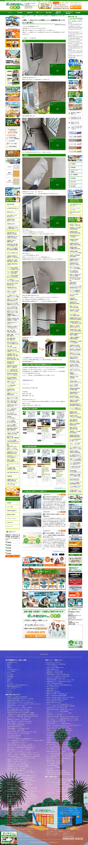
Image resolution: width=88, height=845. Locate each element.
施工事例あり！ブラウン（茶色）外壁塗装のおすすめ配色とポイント (21, 829)
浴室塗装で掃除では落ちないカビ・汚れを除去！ (56, 751)
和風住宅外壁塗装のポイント (74, 373)
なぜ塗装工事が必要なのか (13, 208)
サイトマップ (10, 526)
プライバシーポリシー (12, 518)
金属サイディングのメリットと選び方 (11, 382)
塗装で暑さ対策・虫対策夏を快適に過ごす (12, 284)
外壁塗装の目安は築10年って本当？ (11, 220)
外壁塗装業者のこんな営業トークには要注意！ (75, 342)
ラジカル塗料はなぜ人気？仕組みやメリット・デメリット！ (19, 834)
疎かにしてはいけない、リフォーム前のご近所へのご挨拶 (18, 717)
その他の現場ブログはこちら (59, 551)
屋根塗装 (12, 75)
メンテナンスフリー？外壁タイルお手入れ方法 (75, 369)
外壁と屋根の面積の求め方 (13, 472)
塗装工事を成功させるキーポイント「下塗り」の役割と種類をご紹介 (60, 827)
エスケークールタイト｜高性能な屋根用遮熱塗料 (56, 791)
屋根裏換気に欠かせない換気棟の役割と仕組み (12, 453)
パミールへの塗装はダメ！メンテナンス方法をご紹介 (75, 408)
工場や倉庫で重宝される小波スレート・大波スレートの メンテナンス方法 (22, 789)
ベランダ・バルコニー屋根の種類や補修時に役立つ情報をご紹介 (20, 792)
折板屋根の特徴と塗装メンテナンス (11, 390)
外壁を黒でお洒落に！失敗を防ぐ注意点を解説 (75, 452)
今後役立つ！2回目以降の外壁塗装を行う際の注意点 (57, 699)
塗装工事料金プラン (58, 12)
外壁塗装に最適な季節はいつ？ (12, 264)
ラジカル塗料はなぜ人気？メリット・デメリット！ (75, 487)
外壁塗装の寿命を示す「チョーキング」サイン (12, 288)
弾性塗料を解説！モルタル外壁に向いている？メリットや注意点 (20, 833)
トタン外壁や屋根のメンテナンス (11, 386)
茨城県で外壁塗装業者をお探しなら (14, 686)
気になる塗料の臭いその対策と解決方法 (74, 271)
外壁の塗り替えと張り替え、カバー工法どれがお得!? (75, 279)
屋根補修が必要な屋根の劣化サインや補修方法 (12, 366)
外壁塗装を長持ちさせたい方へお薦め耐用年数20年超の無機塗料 (59, 824)
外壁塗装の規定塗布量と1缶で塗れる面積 (75, 389)
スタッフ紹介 (10, 506)
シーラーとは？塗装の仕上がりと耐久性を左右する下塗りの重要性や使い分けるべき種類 (64, 826)
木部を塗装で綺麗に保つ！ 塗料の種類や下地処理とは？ (18, 805)
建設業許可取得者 (11, 514)
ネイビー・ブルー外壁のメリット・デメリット (75, 444)
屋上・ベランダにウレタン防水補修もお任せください (13, 444)
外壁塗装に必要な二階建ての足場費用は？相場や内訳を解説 (58, 774)
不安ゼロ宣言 (9, 678)
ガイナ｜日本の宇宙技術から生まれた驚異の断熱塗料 (57, 801)
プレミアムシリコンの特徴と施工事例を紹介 (74, 479)
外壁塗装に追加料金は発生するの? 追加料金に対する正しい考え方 (59, 709)
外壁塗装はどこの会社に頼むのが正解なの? (16, 773)
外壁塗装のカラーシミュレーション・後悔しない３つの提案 (19, 707)
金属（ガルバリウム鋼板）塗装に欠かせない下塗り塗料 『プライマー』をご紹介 (62, 829)
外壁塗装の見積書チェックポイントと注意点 (75, 252)
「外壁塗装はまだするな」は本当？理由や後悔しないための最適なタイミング (23, 714)
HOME (24, 15)
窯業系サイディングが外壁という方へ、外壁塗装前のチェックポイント (60, 833)
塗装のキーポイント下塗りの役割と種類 (74, 307)
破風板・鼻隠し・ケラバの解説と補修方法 (13, 335)
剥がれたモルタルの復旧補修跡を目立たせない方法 (13, 304)
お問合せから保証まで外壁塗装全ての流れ (55, 667)
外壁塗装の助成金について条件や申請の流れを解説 (56, 707)
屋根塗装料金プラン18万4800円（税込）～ (55, 672)
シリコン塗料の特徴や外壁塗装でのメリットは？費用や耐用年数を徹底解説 (61, 806)
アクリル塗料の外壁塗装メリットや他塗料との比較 (13, 268)
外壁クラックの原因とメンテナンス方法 (12, 292)
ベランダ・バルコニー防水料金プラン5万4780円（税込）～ (58, 676)
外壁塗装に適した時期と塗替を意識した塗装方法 (12, 260)
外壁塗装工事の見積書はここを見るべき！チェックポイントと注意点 (60, 679)
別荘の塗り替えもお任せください (75, 212)
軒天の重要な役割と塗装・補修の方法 (11, 339)
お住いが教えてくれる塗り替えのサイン (12, 216)
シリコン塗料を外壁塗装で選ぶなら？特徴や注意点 (13, 276)
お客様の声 (29, 12)
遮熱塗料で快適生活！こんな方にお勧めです (55, 792)
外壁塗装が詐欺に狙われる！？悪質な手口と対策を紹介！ (18, 766)
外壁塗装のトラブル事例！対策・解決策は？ (75, 432)
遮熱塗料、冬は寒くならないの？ (53, 815)
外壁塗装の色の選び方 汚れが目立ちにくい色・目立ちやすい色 (20, 702)
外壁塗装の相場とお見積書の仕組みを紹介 (75, 248)
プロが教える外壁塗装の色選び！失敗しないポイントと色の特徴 (20, 698)
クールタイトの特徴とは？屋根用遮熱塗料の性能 (75, 483)
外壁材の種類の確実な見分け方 (73, 283)
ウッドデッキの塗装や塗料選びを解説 (12, 413)
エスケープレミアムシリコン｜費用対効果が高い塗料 (57, 789)
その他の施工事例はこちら (59, 443)
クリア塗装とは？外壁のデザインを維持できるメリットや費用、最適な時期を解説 (63, 812)
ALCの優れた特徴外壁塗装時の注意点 (11, 468)
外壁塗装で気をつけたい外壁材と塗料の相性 (12, 480)
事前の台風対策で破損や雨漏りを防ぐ (74, 420)
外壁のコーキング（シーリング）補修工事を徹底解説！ (57, 711)
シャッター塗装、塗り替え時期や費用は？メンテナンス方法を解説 (60, 753)
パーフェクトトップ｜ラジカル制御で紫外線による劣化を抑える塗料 (60, 779)
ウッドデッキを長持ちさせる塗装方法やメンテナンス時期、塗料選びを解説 (61, 749)
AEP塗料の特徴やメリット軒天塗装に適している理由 (75, 491)
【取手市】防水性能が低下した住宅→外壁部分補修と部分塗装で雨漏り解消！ (75, 48)
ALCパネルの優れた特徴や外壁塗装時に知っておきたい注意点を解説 (21, 780)
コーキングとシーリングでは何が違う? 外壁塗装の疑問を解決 (19, 779)
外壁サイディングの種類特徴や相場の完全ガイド (12, 300)
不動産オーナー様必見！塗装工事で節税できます (75, 326)
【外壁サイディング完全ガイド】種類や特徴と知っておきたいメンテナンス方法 (23, 754)
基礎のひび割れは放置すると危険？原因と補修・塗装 (18, 813)
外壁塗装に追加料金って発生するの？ (74, 240)
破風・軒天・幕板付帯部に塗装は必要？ (12, 331)
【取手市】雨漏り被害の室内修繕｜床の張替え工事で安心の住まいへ (75, 29)
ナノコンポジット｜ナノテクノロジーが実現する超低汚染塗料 (59, 794)
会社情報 (9, 679)
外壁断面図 (9, 476)
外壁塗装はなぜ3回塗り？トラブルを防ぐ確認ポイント (18, 763)
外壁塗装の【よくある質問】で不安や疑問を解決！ (17, 696)
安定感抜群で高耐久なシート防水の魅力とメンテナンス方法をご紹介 (21, 799)
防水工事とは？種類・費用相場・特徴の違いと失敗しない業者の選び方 (21, 794)
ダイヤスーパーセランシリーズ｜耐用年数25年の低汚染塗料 (58, 787)
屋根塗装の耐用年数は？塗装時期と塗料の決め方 (75, 436)
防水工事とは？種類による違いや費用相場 (13, 437)
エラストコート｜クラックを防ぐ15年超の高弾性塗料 (57, 796)
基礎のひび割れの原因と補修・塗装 (73, 428)
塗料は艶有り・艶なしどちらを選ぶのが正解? (75, 361)
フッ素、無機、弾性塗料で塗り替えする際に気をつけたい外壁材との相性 (22, 787)
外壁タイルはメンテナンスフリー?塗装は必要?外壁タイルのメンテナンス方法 (62, 718)
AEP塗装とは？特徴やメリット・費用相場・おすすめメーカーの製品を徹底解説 (62, 813)
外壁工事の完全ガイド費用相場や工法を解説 (12, 233)
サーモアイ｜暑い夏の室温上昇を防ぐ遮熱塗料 (55, 782)
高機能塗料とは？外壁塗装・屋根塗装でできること (13, 315)
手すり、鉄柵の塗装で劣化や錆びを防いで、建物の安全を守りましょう (60, 747)
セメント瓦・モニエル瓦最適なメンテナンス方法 (12, 398)
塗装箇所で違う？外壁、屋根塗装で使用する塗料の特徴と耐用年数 (60, 817)
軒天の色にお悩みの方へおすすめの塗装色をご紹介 (13, 343)
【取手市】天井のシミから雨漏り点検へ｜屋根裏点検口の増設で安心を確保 (75, 21)
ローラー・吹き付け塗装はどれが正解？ (74, 385)
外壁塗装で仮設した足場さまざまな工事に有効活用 (75, 330)
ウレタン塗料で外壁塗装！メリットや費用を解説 (13, 272)
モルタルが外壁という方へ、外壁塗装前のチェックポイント (58, 831)
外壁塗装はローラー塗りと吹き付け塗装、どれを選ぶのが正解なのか (21, 777)
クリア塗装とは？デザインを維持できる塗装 (13, 280)
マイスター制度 (10, 674)
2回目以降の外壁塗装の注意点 (73, 299)
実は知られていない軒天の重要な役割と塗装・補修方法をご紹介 (59, 730)
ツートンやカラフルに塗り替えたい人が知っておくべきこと (76, 128)
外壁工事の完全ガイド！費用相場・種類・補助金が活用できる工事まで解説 (22, 716)
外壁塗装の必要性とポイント (52, 688)
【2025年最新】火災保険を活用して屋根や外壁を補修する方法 (59, 685)
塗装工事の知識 (10, 204)
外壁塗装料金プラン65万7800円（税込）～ (55, 671)
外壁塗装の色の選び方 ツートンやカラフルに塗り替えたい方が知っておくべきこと (24, 703)
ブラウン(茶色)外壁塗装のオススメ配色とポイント (75, 463)
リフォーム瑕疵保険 (11, 671)
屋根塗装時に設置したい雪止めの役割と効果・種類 (13, 358)
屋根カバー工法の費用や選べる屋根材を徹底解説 (12, 249)
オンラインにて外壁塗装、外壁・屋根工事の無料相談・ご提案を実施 (60, 705)
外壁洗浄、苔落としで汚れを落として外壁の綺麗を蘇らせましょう (60, 758)
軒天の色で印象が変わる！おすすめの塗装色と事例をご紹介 (58, 732)
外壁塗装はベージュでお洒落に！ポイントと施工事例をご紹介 (19, 827)
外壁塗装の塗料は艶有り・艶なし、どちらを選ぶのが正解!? (58, 820)
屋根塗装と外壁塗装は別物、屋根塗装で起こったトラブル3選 (19, 770)
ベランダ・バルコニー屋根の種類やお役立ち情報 (13, 433)
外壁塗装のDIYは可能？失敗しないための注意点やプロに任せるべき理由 (21, 731)
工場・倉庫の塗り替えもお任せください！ (75, 205)
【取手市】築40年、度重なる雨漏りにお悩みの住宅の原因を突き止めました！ (75, 53)
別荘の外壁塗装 (49, 768)
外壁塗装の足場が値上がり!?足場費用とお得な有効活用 (57, 772)
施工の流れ (49, 12)
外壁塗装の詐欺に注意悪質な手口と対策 (74, 260)
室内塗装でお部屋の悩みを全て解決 (53, 702)
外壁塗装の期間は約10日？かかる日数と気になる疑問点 (18, 710)
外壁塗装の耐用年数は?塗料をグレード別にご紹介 (13, 257)
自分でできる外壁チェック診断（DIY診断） (16, 730)
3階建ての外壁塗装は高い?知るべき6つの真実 (75, 275)
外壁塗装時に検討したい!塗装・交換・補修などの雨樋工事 (58, 737)
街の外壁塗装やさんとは (12, 662)
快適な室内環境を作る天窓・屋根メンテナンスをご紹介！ (58, 733)
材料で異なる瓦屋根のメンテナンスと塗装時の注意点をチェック (59, 723)
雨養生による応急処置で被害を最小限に (75, 424)
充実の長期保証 (10, 676)
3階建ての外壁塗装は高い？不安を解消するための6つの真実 (19, 721)
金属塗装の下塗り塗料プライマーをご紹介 (74, 311)
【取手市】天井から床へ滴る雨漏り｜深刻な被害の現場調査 (75, 37)
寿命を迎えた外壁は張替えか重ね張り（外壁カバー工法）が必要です (60, 697)
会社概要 (78, 12)
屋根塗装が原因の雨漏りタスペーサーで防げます (12, 374)
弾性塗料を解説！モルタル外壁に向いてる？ (75, 471)
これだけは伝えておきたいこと (13, 669)
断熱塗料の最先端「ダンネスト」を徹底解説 (75, 416)
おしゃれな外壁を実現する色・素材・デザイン (75, 440)
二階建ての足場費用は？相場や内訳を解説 (75, 338)
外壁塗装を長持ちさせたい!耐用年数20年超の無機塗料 (76, 318)
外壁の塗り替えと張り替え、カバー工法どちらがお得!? (18, 733)
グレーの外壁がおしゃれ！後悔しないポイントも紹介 (75, 448)
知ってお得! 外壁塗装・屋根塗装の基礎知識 (16, 724)
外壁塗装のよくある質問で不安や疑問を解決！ (75, 228)
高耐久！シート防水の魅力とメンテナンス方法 (12, 449)
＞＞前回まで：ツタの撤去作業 (29, 38)
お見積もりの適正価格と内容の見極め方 (75, 256)
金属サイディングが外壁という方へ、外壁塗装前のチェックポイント (60, 834)
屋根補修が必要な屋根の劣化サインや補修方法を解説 (57, 742)
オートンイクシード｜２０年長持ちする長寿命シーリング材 (58, 805)
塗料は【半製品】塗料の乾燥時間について (12, 460)
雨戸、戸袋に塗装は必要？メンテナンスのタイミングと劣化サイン (60, 756)
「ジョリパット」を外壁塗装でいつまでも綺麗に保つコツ (18, 785)
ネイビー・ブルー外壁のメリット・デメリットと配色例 (18, 820)
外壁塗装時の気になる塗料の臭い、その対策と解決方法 (18, 719)
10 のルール (9, 672)
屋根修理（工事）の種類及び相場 (11, 241)
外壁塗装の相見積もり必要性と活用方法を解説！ (75, 244)
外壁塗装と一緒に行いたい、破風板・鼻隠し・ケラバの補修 (58, 728)
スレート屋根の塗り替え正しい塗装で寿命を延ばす (13, 370)
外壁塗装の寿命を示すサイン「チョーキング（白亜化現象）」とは (20, 749)
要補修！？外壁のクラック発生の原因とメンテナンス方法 (18, 751)
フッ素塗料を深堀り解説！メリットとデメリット (75, 467)
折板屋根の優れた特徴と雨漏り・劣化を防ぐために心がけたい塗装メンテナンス (62, 716)
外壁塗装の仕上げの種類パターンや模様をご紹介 (75, 475)
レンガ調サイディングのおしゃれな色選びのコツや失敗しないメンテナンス (22, 752)
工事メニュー (39, 12)
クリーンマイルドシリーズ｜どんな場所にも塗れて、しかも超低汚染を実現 (61, 803)
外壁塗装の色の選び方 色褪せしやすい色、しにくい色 (18, 700)
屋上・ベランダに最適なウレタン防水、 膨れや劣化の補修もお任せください (22, 798)
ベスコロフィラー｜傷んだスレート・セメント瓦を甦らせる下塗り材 (60, 785)
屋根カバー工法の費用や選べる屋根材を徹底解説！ (56, 695)
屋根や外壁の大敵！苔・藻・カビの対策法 (74, 397)
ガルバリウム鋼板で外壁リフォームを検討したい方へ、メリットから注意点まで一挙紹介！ (25, 740)
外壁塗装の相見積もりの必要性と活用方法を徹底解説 (18, 765)
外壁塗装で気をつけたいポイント (12, 323)
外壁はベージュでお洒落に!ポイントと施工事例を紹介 (76, 459)
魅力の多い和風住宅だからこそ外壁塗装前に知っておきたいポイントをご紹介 (62, 719)
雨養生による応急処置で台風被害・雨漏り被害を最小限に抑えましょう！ (22, 812)
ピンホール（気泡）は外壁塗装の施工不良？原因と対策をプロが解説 (21, 758)
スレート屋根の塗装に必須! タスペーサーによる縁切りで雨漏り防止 (21, 772)
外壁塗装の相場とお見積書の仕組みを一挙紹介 (55, 678)
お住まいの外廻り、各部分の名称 (14, 735)
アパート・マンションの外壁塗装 (53, 767)
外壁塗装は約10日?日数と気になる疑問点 (74, 264)
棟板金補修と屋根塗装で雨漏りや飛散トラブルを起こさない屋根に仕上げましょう (23, 791)
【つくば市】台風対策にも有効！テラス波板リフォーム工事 (75, 25)
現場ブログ (29, 15)
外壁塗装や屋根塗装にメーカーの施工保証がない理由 (75, 322)
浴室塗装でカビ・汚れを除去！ (11, 417)
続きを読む (62, 508)
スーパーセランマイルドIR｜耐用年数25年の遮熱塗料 (57, 784)
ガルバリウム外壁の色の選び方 (74, 295)
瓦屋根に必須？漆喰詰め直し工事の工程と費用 (55, 721)
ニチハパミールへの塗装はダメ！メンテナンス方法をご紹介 (19, 806)
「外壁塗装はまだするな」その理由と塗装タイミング (13, 228)
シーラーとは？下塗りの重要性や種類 (74, 314)
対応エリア (9, 681)
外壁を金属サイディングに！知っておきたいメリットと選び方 (59, 712)
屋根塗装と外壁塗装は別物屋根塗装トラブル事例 (13, 319)
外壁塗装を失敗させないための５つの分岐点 (16, 705)
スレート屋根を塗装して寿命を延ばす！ (54, 763)
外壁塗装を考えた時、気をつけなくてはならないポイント (18, 761)
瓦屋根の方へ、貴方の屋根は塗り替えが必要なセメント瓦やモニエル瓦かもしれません (64, 725)
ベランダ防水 (12, 83)
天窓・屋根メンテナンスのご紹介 (12, 347)
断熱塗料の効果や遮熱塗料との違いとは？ (75, 412)
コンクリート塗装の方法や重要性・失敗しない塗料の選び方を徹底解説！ (61, 754)
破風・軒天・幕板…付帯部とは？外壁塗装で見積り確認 (57, 726)
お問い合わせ (10, 522)
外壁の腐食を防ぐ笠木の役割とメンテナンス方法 (13, 351)
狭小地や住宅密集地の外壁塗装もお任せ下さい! (12, 378)
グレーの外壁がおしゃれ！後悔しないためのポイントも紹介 (19, 822)
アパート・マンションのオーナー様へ (75, 209)
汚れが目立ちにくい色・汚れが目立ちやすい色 (76, 118)
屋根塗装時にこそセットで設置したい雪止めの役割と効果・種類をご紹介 (61, 739)
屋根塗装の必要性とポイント (52, 690)
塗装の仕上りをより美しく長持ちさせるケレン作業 (13, 311)
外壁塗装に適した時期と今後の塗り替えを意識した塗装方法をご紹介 (21, 745)
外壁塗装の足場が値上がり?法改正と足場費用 (76, 334)
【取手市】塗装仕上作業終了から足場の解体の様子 (75, 56)
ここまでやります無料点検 (68, 12)
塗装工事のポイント (11, 212)
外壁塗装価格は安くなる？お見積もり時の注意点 (13, 237)
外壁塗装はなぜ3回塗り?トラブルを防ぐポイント (12, 327)
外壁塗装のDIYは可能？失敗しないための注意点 (75, 346)
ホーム (10, 12)
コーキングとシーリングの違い (13, 464)
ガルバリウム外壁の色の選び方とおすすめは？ (16, 742)
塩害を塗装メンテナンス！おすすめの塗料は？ (13, 456)
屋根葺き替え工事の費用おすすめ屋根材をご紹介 (12, 245)
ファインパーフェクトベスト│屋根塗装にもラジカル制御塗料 (58, 780)
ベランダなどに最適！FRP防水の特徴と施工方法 (13, 441)
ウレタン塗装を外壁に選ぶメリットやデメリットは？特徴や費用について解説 (62, 810)
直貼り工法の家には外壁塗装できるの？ (74, 358)
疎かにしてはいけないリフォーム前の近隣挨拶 (75, 267)
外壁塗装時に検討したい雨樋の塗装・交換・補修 (12, 355)
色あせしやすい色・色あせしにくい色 (75, 123)
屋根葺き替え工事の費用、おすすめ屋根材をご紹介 (56, 693)
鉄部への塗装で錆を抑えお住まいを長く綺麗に (12, 402)
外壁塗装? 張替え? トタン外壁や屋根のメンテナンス (57, 714)
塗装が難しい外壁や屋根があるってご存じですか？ (75, 350)
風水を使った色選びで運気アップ (76, 113)
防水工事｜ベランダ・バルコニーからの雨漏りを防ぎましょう (59, 704)
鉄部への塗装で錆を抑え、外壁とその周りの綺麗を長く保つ (58, 744)
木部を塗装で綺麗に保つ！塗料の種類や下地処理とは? (76, 405)
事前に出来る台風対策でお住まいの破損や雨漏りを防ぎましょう (20, 810)
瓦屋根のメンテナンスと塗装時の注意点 (12, 394)
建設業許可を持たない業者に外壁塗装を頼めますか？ (18, 685)
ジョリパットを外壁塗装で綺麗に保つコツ (75, 381)
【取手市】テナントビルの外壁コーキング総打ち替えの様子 (75, 41)
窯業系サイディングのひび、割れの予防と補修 (75, 354)
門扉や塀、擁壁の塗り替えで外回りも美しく (55, 700)
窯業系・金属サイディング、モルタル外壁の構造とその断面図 (19, 784)
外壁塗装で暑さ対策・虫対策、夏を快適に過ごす (56, 770)
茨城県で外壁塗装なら (12, 510)
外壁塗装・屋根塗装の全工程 (52, 669)
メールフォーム (25, 384)
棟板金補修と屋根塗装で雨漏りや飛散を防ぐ (12, 429)
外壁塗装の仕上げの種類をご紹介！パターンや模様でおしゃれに (20, 836)
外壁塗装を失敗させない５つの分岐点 (75, 236)
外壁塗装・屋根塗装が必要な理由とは (14, 726)
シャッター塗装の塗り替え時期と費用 (11, 421)
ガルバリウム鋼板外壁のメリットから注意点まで (75, 291)
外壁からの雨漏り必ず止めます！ (53, 686)
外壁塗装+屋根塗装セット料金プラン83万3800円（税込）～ (58, 674)
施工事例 (20, 12)
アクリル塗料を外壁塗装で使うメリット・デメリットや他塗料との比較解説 (61, 808)
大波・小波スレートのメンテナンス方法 (12, 484)
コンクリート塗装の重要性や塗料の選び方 (12, 425)
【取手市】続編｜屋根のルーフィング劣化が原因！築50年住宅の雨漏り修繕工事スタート (75, 34)
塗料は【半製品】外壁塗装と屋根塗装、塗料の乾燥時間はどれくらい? (21, 775)
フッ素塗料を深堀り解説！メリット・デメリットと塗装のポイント (20, 831)
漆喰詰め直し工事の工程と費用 (74, 377)
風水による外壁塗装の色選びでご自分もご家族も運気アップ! (19, 709)
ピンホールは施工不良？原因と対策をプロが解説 (12, 308)
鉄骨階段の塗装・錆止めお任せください (12, 405)
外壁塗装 (12, 71)
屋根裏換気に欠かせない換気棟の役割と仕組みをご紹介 (18, 801)
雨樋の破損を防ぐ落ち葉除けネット (11, 362)
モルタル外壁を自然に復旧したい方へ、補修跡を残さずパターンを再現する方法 (23, 756)
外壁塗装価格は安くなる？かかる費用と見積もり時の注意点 (58, 681)
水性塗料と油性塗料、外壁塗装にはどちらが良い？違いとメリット (60, 822)
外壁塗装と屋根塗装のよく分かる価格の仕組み (55, 664)
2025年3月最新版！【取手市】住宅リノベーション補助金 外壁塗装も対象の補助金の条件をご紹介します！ (54, 535)
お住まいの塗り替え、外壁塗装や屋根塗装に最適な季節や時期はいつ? (21, 747)
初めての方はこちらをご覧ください (53, 662)
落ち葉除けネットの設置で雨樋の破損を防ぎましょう (57, 740)
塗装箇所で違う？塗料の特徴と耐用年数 (74, 303)
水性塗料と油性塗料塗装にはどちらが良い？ (75, 365)
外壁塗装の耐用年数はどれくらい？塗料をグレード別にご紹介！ (20, 744)
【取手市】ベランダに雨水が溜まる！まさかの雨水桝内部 (75, 44)
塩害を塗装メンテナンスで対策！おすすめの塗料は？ (18, 803)
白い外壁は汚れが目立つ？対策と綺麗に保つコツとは (75, 456)
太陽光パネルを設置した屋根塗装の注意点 (75, 401)
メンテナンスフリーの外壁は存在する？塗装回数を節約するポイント (21, 738)
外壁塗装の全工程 (11, 223)
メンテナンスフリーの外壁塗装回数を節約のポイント (75, 287)
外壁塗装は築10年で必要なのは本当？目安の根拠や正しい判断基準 (20, 712)
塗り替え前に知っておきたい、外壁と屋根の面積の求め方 (18, 782)
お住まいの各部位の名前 (12, 252)
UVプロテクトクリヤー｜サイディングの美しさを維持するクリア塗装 (60, 798)
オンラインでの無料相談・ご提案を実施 (75, 224)
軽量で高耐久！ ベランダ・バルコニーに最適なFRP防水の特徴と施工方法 (22, 796)
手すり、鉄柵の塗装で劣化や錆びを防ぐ (12, 409)
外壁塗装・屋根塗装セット (12, 79)
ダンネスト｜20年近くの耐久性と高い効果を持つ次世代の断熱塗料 (60, 799)
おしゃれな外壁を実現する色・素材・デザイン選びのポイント (19, 819)
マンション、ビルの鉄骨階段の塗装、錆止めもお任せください (59, 746)
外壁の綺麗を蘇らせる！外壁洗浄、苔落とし (75, 393)
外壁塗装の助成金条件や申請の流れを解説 (75, 232)
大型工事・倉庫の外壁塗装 (51, 765)
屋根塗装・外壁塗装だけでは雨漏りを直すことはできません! (19, 723)
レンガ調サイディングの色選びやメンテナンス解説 (13, 296)
